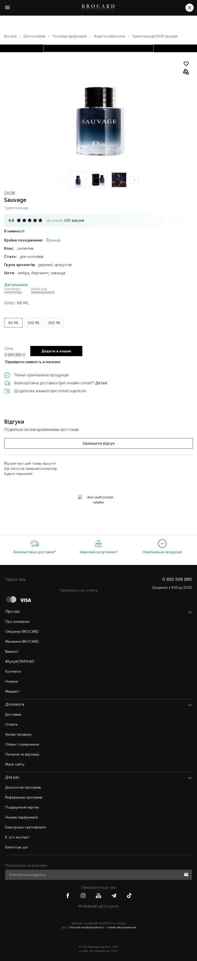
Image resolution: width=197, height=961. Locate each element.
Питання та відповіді (22, 754)
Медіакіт (12, 691)
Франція (52, 240)
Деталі (101, 382)
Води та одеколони (109, 36)
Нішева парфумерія (21, 817)
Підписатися (186, 874)
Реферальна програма (23, 797)
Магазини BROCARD (22, 641)
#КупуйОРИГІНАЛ (19, 661)
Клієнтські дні (16, 847)
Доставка (13, 714)
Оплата (11, 724)
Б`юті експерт (17, 837)
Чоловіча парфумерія (70, 36)
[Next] (134, 180)
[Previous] (62, 180)
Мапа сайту (14, 764)
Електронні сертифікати (25, 827)
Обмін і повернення (22, 744)
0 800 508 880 (177, 579)
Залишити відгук (98, 443)
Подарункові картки (22, 807)
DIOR (9, 193)
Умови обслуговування (122, 927)
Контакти (13, 671)
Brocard (10, 36)
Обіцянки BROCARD (22, 631)
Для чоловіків (34, 36)
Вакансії (11, 651)
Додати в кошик (56, 351)
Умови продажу (18, 734)
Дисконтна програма (23, 787)
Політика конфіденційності (86, 927)
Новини (11, 681)
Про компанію (17, 621)
